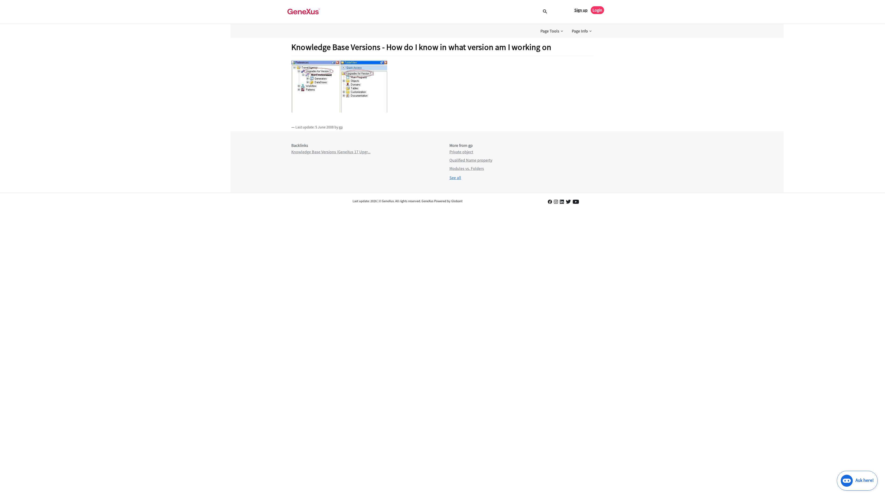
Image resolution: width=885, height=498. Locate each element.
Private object (461, 151)
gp (341, 127)
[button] (552, 31)
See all (455, 177)
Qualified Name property (470, 160)
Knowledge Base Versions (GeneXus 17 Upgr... (330, 151)
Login (597, 10)
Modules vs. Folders (466, 168)
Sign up (580, 10)
